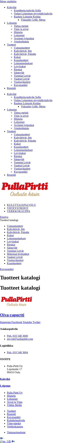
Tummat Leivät (22, 75)
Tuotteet (11, 44)
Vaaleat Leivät (21, 78)
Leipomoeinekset (23, 63)
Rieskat (18, 69)
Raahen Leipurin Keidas (27, 16)
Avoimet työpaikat (24, 38)
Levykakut (20, 66)
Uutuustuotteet (22, 47)
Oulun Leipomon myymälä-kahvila (33, 13)
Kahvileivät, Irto (23, 50)
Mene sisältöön (8, 1)
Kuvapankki (20, 85)
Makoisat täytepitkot (18, 254)
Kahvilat (11, 7)
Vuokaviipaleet (22, 81)
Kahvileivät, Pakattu (25, 54)
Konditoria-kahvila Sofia (27, 10)
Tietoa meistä (21, 26)
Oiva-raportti (12, 315)
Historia (18, 32)
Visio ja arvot (21, 29)
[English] (5, 441)
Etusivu (4, 217)
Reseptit (11, 88)
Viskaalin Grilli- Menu (33, 19)
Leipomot (19, 35)
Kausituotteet (21, 60)
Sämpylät (19, 72)
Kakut (17, 57)
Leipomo (12, 22)
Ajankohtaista (21, 41)
